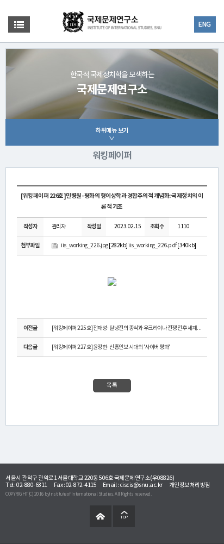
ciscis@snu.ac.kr (141, 485)
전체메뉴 (19, 24)
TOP (124, 517)
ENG (204, 24)
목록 (112, 385)
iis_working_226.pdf (152, 245)
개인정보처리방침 (189, 485)
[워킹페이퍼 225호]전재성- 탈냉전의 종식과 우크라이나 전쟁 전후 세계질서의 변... (128, 328)
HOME (100, 516)
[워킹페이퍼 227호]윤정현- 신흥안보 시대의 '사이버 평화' (111, 347)
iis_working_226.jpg (84, 245)
